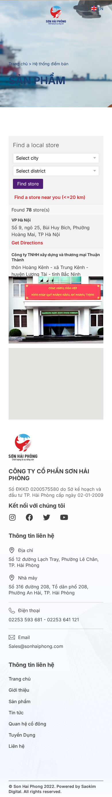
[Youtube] (63, 517)
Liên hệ (16, 746)
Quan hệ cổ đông (27, 724)
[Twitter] (46, 517)
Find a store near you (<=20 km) (49, 197)
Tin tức (16, 712)
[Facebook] (29, 517)
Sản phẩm (19, 701)
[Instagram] (12, 517)
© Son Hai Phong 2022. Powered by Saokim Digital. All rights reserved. (52, 789)
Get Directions (27, 243)
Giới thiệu (19, 690)
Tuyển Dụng (22, 735)
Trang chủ (18, 63)
